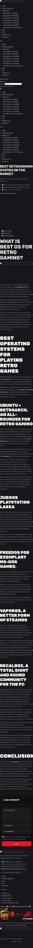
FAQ (3, 32)
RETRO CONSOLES (7, 8)
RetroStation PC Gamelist (11, 20)
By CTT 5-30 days (20, 925)
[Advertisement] (16, 212)
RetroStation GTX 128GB (11, 23)
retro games (5, 456)
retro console (5, 379)
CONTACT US (6, 35)
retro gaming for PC (21, 287)
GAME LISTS (5, 11)
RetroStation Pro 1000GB (11, 18)
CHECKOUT (5, 37)
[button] (16, 41)
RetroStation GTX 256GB (11, 25)
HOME (4, 6)
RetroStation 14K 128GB (10, 16)
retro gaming (14, 762)
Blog (3, 30)
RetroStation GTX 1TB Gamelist (13, 27)
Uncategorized (8, 236)
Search (2, 84)
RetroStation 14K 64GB (10, 13)
